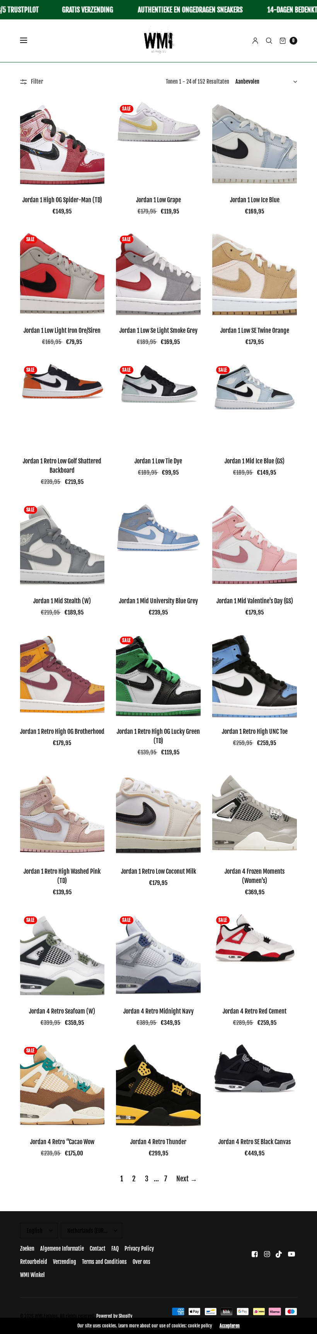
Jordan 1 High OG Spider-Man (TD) (62, 200)
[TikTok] (279, 1254)
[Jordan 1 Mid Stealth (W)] (62, 544)
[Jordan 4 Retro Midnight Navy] (158, 954)
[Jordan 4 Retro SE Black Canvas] (254, 1085)
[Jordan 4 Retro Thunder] (158, 1085)
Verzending (64, 1261)
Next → (186, 1178)
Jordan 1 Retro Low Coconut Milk (158, 871)
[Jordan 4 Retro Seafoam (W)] (62, 954)
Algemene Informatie (62, 1248)
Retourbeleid (33, 1261)
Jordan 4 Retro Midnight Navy (158, 1011)
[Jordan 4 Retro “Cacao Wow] (62, 1085)
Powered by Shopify (114, 1316)
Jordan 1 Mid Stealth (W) (62, 601)
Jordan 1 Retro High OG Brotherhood (62, 731)
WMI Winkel (32, 1275)
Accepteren (230, 1326)
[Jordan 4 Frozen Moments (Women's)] (254, 815)
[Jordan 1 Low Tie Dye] (158, 404)
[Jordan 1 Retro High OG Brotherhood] (62, 675)
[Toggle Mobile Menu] (28, 40)
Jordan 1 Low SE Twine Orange (254, 330)
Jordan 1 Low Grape (158, 200)
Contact (98, 1248)
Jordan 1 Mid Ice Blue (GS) (255, 461)
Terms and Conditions (104, 1261)
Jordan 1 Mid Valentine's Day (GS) (254, 601)
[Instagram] (266, 1254)
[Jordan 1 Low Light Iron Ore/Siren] (62, 274)
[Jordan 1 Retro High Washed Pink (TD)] (62, 815)
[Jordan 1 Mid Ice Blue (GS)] (254, 404)
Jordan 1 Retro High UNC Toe (255, 731)
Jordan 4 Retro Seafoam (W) (62, 1011)
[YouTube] (291, 1254)
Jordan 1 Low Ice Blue (255, 200)
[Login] (255, 41)
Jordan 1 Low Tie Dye (158, 461)
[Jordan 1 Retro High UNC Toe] (254, 675)
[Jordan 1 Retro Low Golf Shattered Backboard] (62, 404)
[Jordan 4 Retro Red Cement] (254, 954)
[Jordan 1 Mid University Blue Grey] (158, 544)
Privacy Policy (139, 1248)
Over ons (141, 1261)
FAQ (115, 1248)
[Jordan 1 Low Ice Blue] (254, 143)
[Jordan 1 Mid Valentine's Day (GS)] (254, 544)
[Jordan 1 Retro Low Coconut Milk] (158, 815)
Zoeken (27, 1248)
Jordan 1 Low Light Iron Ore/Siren (62, 330)
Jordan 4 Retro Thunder (158, 1142)
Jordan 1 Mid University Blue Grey (158, 601)
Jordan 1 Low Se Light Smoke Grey (158, 330)
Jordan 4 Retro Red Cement (254, 1011)
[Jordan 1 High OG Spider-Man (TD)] (62, 143)
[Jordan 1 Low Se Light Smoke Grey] (158, 274)
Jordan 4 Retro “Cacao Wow (62, 1142)
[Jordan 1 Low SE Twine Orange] (254, 274)
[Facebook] (254, 1254)
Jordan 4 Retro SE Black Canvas (254, 1142)
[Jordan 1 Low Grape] (158, 143)
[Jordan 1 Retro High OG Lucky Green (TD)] (158, 675)
